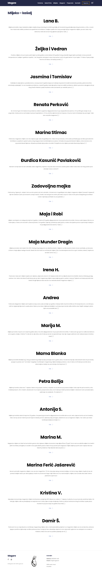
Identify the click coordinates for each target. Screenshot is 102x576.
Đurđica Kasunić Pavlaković (51, 160)
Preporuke (70, 3)
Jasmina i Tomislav (51, 77)
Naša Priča (48, 3)
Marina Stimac (51, 132)
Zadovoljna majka (51, 186)
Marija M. (51, 326)
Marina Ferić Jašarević (51, 465)
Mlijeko (55, 3)
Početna (40, 3)
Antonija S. (51, 409)
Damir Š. (51, 521)
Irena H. (51, 270)
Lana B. (51, 21)
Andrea (51, 298)
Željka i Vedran (51, 49)
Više (50, 36)
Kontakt (77, 3)
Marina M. (51, 437)
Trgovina (85, 3)
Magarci (62, 3)
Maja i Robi (51, 214)
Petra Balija (51, 381)
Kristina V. (51, 493)
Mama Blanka (51, 353)
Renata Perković (51, 105)
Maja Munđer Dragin (51, 242)
